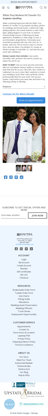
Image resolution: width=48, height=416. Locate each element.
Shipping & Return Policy (24, 341)
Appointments (24, 326)
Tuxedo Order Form (24, 293)
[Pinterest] (16, 177)
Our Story (23, 357)
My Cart (24, 274)
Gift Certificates (24, 271)
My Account (24, 262)
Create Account (24, 265)
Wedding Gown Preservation (24, 305)
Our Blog (24, 372)
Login (24, 259)
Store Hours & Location (24, 332)
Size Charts (24, 296)
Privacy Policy (24, 338)
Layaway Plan (24, 335)
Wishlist (24, 268)
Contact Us (24, 329)
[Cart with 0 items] (45, 7)
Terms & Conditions (24, 344)
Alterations (24, 302)
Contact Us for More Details (18, 93)
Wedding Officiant (24, 308)
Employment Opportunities (24, 314)
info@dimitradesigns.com (25, 244)
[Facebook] (5, 177)
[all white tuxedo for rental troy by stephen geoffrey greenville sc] (29, 168)
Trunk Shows (24, 311)
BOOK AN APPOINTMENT (24, 1)
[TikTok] (21, 177)
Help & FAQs (24, 375)
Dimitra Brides (24, 366)
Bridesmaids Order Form (24, 290)
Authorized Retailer (24, 363)
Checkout (24, 277)
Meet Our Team (24, 360)
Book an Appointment (31, 100)
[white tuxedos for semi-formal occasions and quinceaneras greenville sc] (18, 168)
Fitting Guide (24, 299)
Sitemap (34, 413)
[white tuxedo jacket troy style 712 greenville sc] (24, 168)
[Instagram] (11, 177)
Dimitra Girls (24, 369)
